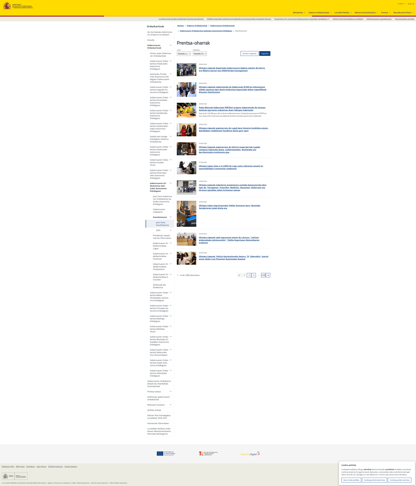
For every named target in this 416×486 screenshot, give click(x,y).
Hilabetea (196, 50)
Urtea (179, 50)
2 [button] (249, 275)
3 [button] (253, 275)
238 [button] (263, 275)
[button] (268, 275)
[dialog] (377, 473)
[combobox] (184, 53)
